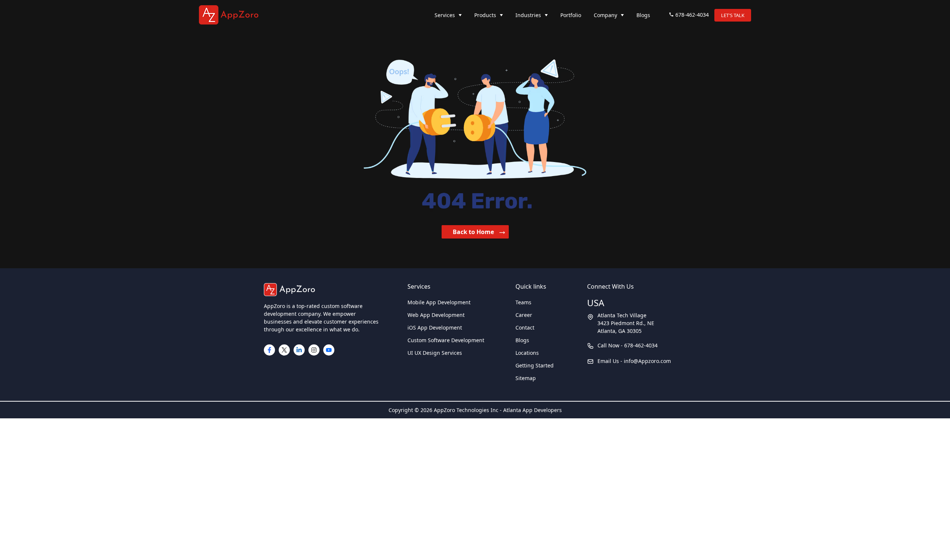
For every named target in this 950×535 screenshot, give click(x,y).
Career (523, 314)
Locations (527, 352)
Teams (523, 302)
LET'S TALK (732, 15)
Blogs (643, 15)
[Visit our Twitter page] (284, 350)
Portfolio (570, 15)
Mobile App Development (439, 302)
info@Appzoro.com (647, 360)
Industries (528, 15)
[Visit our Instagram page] (314, 350)
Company (605, 15)
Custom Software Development (445, 340)
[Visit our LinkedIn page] (299, 350)
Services (445, 15)
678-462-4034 (692, 14)
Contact (524, 327)
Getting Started (534, 365)
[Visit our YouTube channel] (328, 350)
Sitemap (525, 378)
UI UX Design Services (434, 352)
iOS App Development (434, 327)
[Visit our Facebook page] (269, 350)
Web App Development (436, 314)
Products (485, 15)
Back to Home (474, 232)
